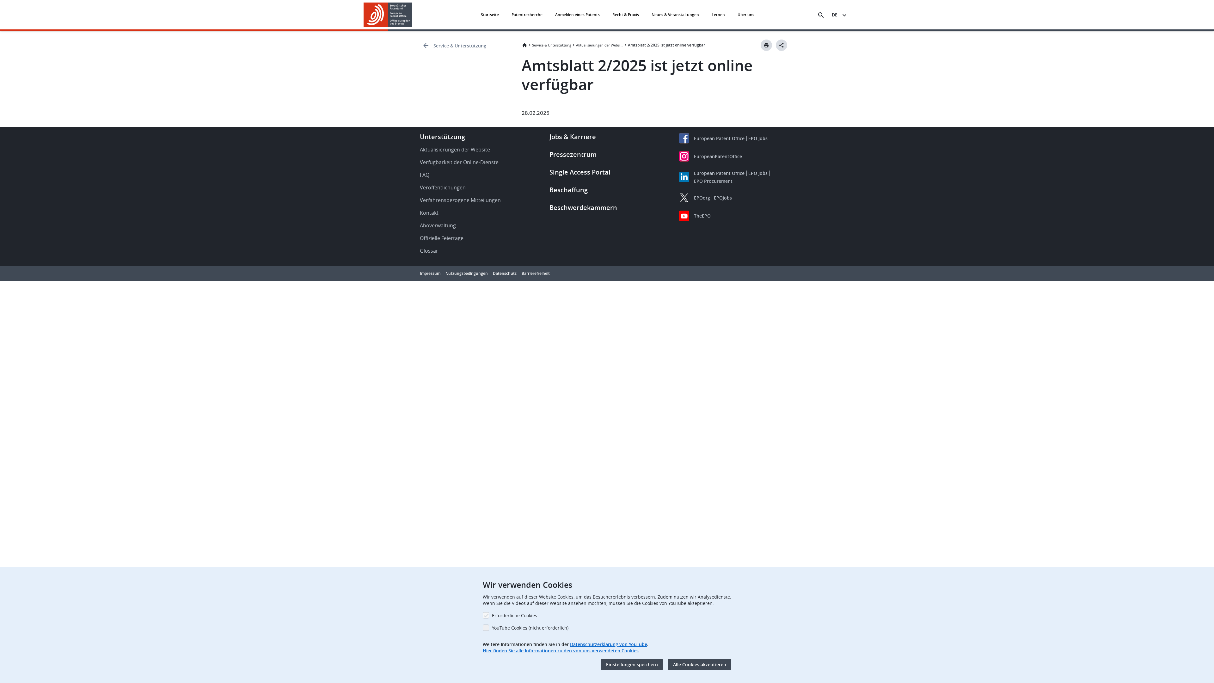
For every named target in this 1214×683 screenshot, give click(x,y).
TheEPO (702, 216)
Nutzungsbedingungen (466, 273)
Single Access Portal (579, 172)
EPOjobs (723, 198)
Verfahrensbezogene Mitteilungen (460, 200)
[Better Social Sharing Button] (781, 45)
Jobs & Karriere (572, 136)
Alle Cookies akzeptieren (699, 664)
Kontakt (429, 212)
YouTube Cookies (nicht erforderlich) (530, 628)
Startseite (490, 14)
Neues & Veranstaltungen (675, 14)
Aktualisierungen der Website (599, 45)
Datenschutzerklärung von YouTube (608, 644)
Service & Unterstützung (459, 46)
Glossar (429, 250)
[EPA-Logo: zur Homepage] (388, 15)
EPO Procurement (713, 181)
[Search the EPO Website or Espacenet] (821, 15)
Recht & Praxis (625, 14)
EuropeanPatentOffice (718, 156)
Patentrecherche (527, 14)
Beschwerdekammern (583, 207)
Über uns (746, 14)
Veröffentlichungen (443, 187)
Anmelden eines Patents (577, 14)
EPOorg (702, 198)
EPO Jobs (758, 138)
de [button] (834, 15)
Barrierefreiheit (536, 273)
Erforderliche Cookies (514, 615)
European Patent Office (719, 138)
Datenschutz (505, 273)
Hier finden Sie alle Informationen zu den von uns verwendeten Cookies (561, 651)
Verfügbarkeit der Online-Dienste (459, 162)
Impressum (430, 273)
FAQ (424, 174)
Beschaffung (568, 190)
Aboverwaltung (438, 225)
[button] (413, 15)
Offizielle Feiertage (441, 238)
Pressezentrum (573, 154)
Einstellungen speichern (632, 664)
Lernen (718, 14)
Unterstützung (442, 136)
